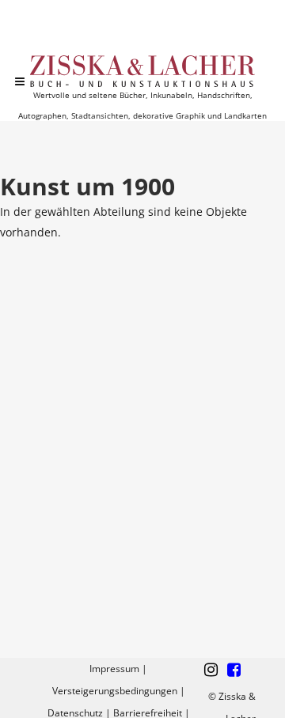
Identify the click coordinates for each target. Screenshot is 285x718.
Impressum (114, 668)
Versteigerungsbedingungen (114, 690)
